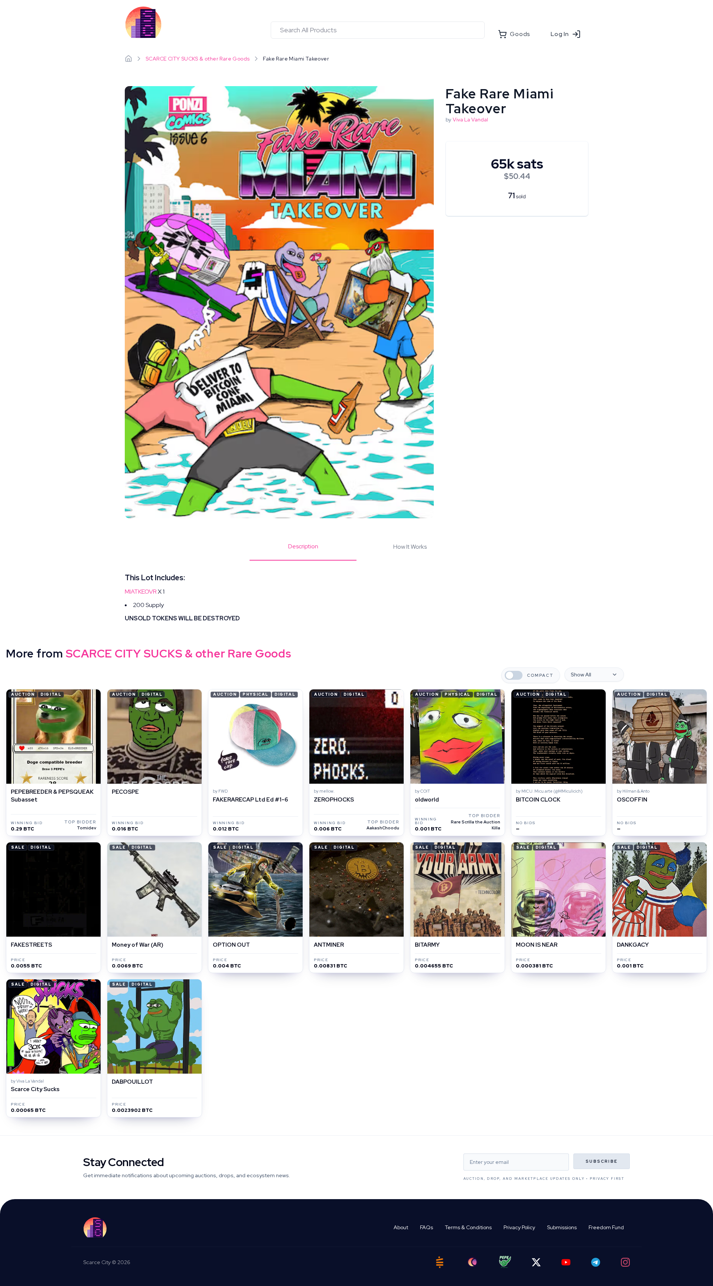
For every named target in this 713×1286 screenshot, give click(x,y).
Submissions (562, 1227)
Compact (540, 675)
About (401, 1227)
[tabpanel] (356, 597)
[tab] (303, 551)
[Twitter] (536, 1262)
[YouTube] (565, 1262)
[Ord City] (472, 1262)
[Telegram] (595, 1262)
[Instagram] (625, 1262)
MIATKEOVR (141, 591)
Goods (520, 34)
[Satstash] (440, 1262)
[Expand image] (279, 302)
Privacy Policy (519, 1227)
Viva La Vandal (470, 119)
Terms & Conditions (468, 1227)
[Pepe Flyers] (505, 1262)
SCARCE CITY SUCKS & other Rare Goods (198, 58)
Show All (581, 674)
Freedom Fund (606, 1227)
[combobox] (378, 30)
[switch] (513, 675)
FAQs (426, 1227)
